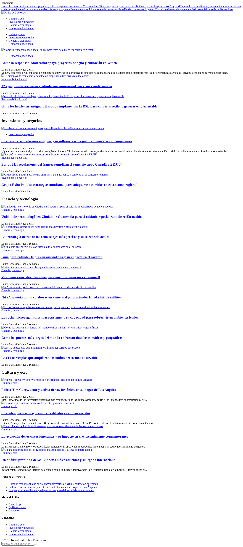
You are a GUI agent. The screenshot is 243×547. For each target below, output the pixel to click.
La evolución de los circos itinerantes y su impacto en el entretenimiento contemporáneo (64, 436)
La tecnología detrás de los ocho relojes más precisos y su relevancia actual (55, 237)
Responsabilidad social (21, 55)
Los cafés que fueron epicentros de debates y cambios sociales (45, 413)
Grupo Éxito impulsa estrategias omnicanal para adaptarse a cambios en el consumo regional (69, 185)
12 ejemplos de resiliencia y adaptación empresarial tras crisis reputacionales (56, 86)
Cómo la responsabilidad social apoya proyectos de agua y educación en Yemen (46, 6)
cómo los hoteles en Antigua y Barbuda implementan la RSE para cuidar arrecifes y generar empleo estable (79, 106)
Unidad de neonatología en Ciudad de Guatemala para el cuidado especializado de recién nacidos (178, 9)
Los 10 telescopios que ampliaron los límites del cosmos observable (49, 358)
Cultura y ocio (9, 382)
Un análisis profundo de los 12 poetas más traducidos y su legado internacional (58, 460)
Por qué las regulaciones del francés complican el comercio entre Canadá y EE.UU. (61, 164)
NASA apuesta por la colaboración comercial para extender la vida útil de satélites (61, 297)
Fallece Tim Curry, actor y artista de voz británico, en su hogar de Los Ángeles (135, 6)
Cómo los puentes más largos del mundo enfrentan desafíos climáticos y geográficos (61, 337)
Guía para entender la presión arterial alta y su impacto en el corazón (51, 257)
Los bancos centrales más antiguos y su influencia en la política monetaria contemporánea (74, 9)
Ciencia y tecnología (12, 209)
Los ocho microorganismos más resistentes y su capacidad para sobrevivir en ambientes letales (69, 317)
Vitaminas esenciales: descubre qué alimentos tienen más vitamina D (50, 277)
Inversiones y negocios (21, 134)
